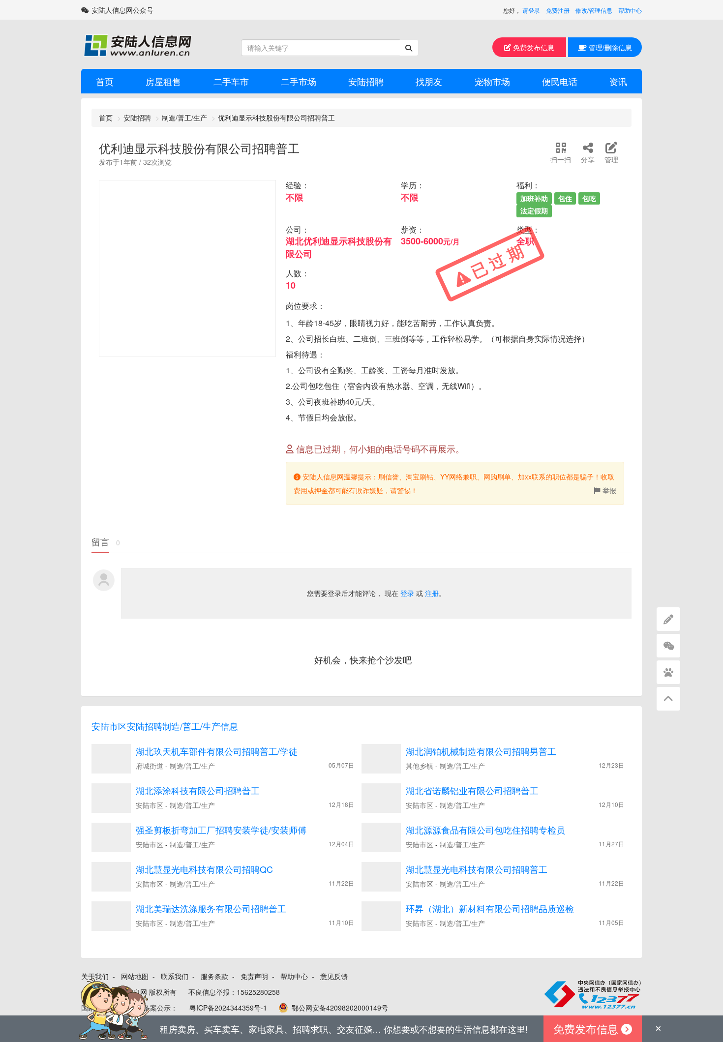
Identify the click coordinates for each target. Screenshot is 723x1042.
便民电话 (559, 81)
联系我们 (174, 976)
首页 (105, 81)
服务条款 (214, 976)
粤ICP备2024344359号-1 (228, 1007)
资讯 (618, 81)
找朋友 (429, 81)
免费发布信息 (532, 47)
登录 (407, 593)
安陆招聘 (366, 81)
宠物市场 (492, 81)
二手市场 (298, 81)
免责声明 (254, 976)
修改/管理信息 (593, 10)
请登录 (531, 10)
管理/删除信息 (609, 47)
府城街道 (149, 766)
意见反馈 (334, 976)
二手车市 (231, 81)
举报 (609, 490)
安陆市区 (149, 805)
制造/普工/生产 (184, 117)
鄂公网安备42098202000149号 (340, 1007)
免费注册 (558, 10)
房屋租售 (163, 81)
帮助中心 (630, 10)
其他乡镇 (419, 766)
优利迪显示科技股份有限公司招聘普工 (276, 117)
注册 (432, 593)
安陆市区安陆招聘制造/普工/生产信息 (164, 725)
